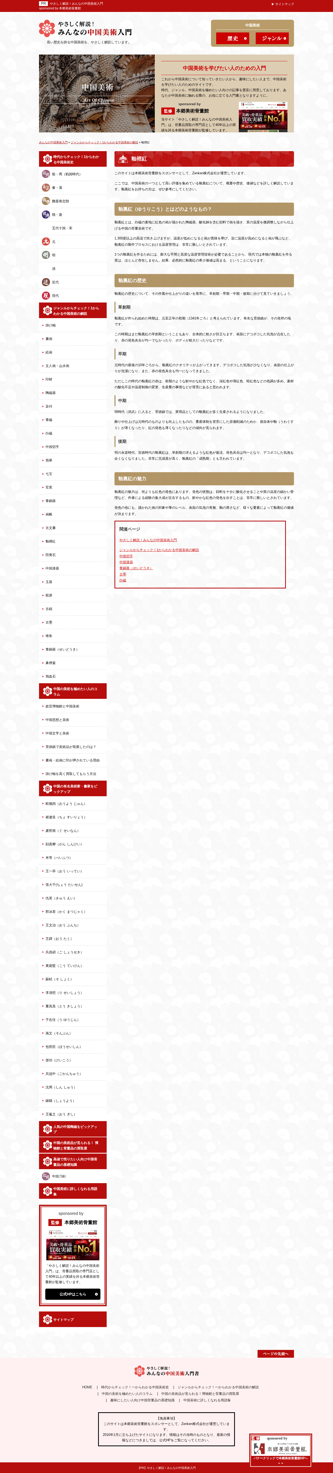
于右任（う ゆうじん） (63, 1020)
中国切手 (52, 447)
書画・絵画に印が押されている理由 (73, 760)
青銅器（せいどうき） (62, 649)
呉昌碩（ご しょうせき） (65, 952)
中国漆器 (52, 568)
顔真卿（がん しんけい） (65, 844)
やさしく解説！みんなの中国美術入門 (76, 3)
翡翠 (49, 460)
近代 (55, 282)
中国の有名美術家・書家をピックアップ (75, 789)
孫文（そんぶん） (59, 1033)
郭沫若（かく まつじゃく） (66, 912)
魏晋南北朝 (60, 201)
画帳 (49, 514)
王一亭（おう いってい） (65, 871)
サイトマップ (284, 4)
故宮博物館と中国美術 (62, 706)
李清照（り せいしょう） (65, 993)
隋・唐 (57, 215)
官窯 (49, 487)
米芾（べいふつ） (59, 858)
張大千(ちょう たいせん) (64, 885)
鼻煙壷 (51, 663)
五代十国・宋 (62, 228)
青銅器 (51, 501)
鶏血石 (51, 676)
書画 (49, 339)
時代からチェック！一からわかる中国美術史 (135, 1387)
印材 (49, 379)
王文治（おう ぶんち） (63, 925)
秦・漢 (57, 188)
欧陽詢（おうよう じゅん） (66, 804)
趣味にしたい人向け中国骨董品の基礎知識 (142, 1400)
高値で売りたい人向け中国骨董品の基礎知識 (75, 1162)
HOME (87, 1387)
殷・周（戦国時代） (67, 174)
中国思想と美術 (57, 720)
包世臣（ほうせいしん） (64, 1047)
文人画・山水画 (57, 366)
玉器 (49, 582)
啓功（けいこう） (59, 1060)
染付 (49, 406)
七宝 (49, 474)
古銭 (49, 609)
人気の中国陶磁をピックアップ (75, 1129)
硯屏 (49, 595)
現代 (55, 296)
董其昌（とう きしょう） (65, 1006)
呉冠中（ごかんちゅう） (64, 1074)
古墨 (49, 622)
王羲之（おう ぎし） (61, 1114)
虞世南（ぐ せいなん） (63, 831)
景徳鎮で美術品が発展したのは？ (71, 747)
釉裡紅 (51, 541)
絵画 (49, 352)
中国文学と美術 (57, 733)
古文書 (51, 528)
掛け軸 (51, 325)
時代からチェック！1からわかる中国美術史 (76, 159)
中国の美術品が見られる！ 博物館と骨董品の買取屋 (75, 1145)
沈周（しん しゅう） (61, 1087)
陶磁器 (51, 393)
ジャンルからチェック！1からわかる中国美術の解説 (159, 550)
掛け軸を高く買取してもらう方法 (71, 774)
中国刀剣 (59, 1176)
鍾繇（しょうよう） (61, 1101)
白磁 (49, 433)
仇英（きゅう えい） (61, 898)
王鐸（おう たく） (60, 939)
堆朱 (49, 636)
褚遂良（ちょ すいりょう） (66, 817)
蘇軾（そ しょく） (60, 979)
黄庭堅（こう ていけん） (65, 966)
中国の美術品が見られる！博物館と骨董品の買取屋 (200, 1394)
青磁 (49, 420)
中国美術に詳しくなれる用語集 (75, 1191)
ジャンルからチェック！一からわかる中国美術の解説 (218, 1387)
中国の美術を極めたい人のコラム (75, 691)
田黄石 (51, 555)
